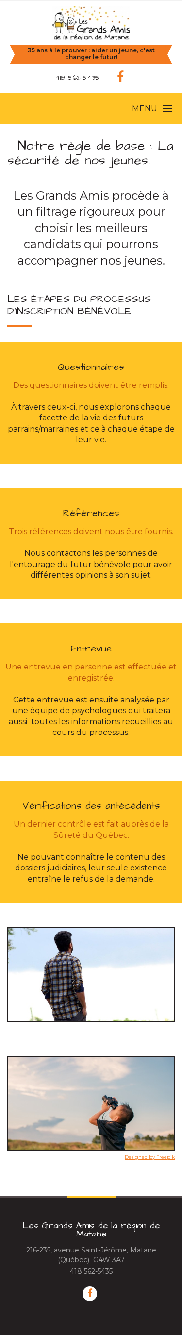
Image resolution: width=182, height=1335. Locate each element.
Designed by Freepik (150, 1157)
